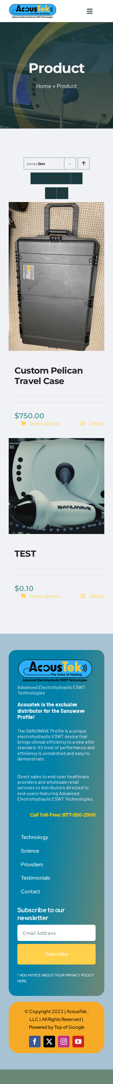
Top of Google (69, 1027)
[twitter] (49, 1041)
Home (43, 85)
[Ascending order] (83, 163)
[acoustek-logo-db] (33, 6)
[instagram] (64, 1041)
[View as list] (62, 193)
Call (34, 815)
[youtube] (78, 1041)
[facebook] (35, 1041)
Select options (44, 423)
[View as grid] (51, 193)
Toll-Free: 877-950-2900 (67, 815)
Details (96, 423)
